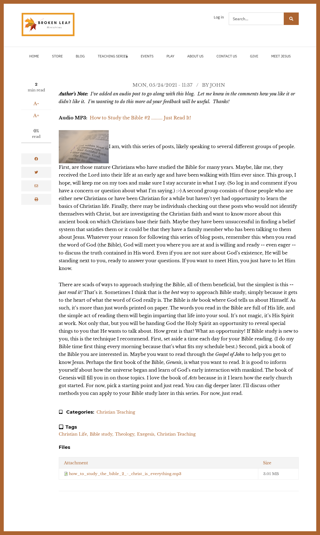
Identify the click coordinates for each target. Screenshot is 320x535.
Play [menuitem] (170, 56)
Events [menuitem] (147, 56)
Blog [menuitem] (80, 56)
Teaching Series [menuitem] (111, 58)
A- (36, 103)
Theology (124, 434)
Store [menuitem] (57, 56)
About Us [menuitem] (195, 56)
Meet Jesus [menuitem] (281, 56)
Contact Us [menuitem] (226, 56)
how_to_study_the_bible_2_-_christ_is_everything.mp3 (125, 473)
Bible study (101, 434)
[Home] (48, 24)
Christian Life (73, 434)
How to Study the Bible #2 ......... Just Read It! (140, 118)
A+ (36, 115)
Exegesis (145, 434)
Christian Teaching (115, 412)
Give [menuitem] (254, 56)
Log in (219, 17)
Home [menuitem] (34, 56)
